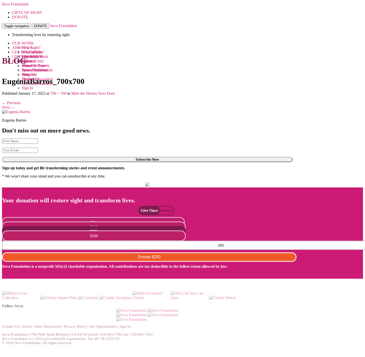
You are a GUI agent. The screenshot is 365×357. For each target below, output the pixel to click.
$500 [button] (94, 236)
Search (27, 326)
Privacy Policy (75, 326)
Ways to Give (32, 56)
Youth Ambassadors (37, 79)
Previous (11, 103)
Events (27, 61)
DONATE (40, 26)
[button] (146, 210)
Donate (149, 257)
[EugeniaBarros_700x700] (16, 112)
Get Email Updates (37, 83)
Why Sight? (31, 47)
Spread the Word (35, 70)
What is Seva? (33, 52)
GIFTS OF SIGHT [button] (27, 12)
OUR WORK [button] (23, 43)
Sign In (27, 88)
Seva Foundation (15, 4)
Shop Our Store (34, 65)
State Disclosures (48, 326)
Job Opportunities (103, 326)
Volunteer (29, 74)
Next (8, 107)
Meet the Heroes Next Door (93, 93)
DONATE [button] (20, 17)
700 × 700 (58, 93)
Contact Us (10, 326)
